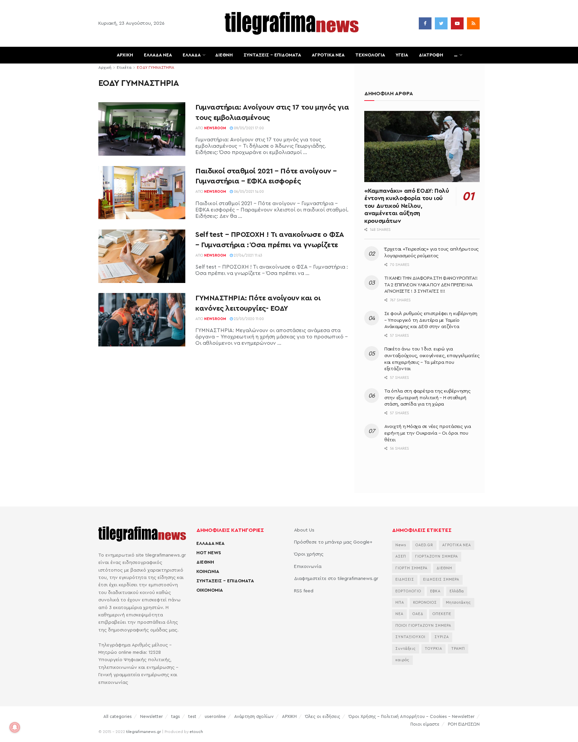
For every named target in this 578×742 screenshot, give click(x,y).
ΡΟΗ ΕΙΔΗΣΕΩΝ (464, 724)
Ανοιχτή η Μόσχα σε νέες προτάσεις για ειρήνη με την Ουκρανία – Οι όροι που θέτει (427, 433)
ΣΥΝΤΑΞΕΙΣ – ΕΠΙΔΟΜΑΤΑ (272, 55)
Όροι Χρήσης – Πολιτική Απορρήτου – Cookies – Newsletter (412, 716)
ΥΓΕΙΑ (402, 55)
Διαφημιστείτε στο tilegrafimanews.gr (336, 578)
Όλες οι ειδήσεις (322, 716)
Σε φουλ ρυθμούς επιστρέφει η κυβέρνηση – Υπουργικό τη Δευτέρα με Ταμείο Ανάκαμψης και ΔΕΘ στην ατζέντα (430, 320)
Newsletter (151, 716)
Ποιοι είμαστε (425, 724)
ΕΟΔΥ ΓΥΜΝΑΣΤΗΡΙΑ (155, 67)
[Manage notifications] (14, 727)
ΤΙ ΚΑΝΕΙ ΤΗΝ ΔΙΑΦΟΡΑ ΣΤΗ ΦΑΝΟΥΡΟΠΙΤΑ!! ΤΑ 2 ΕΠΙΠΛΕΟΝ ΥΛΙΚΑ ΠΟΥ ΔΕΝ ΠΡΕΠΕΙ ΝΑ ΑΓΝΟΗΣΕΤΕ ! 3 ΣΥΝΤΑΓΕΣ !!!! (430, 285)
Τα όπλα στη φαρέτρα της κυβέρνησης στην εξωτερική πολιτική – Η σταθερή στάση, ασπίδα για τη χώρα (427, 398)
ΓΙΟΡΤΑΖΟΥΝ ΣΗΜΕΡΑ (436, 556)
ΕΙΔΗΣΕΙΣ (404, 579)
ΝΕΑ (399, 614)
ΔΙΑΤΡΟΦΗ (431, 55)
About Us (304, 530)
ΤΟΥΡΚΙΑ (433, 648)
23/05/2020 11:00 (248, 319)
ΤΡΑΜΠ (458, 648)
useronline (215, 716)
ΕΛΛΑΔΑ (192, 55)
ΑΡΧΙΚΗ (125, 55)
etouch (196, 732)
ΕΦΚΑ (435, 591)
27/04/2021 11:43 (247, 255)
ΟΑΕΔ (417, 614)
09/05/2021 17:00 (248, 128)
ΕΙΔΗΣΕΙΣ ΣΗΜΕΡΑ (441, 579)
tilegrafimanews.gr (143, 732)
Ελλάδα (457, 591)
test (192, 716)
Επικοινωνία (307, 566)
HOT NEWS (208, 553)
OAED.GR (424, 545)
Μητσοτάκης (458, 602)
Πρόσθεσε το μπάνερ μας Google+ (333, 542)
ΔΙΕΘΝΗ (224, 55)
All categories (117, 716)
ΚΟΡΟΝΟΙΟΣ (425, 602)
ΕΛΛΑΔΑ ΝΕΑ (158, 55)
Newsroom (215, 128)
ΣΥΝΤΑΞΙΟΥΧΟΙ (410, 637)
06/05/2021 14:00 (248, 191)
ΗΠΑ (399, 602)
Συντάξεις (405, 648)
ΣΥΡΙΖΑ (442, 637)
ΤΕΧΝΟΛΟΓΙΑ (370, 55)
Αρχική (104, 67)
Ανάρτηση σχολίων (254, 716)
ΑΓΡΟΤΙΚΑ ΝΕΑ (328, 55)
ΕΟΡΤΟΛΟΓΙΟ (408, 591)
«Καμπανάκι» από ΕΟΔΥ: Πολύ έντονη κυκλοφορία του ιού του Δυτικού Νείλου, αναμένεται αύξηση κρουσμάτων (406, 206)
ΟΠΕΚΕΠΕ (441, 614)
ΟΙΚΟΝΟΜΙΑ (209, 590)
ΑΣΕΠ (400, 556)
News (400, 545)
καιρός (402, 660)
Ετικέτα (124, 67)
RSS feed (303, 591)
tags (175, 716)
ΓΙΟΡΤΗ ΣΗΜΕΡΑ (411, 568)
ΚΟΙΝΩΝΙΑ (207, 571)
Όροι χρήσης (308, 554)
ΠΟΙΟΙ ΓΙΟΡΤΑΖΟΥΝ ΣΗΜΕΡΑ (423, 625)
